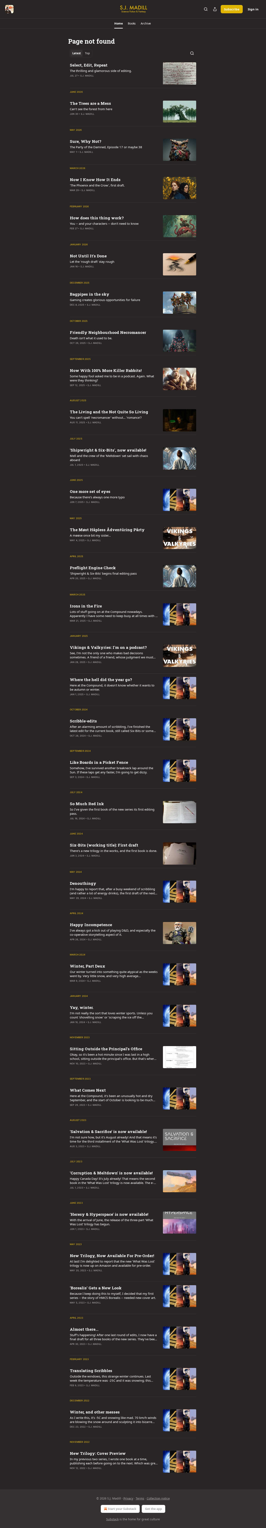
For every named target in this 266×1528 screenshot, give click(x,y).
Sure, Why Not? (85, 141)
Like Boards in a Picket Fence (99, 762)
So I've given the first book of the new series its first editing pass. (112, 811)
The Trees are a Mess (90, 103)
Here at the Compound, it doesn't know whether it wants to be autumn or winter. (112, 687)
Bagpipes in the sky (89, 294)
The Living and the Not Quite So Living (109, 411)
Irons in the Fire (86, 605)
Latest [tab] (76, 53)
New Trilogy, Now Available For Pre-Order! (112, 1255)
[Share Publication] (215, 9)
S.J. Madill (87, 75)
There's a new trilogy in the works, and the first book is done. (113, 851)
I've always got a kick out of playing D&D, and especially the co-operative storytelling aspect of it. (112, 932)
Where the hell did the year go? (101, 679)
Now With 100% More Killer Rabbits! (106, 370)
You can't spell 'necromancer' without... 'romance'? (106, 417)
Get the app (153, 1509)
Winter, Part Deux (87, 966)
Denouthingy (83, 883)
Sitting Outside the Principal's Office (106, 1048)
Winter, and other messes (95, 1411)
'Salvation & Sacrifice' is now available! (108, 1131)
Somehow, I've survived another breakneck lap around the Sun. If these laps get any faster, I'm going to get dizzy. (111, 770)
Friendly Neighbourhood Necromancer (108, 332)
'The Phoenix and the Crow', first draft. (97, 185)
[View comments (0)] (100, 390)
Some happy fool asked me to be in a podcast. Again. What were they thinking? (112, 378)
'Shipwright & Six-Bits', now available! (108, 450)
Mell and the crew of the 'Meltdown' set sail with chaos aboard (109, 458)
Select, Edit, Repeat (88, 65)
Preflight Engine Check (93, 567)
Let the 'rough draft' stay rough (92, 261)
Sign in (253, 9)
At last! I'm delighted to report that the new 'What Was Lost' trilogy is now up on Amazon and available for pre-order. (112, 1263)
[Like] (72, 81)
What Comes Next (88, 1090)
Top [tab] (87, 53)
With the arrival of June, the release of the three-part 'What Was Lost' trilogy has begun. (111, 1222)
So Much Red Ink (87, 803)
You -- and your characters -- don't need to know (104, 223)
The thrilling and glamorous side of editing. (101, 71)
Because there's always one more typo (97, 497)
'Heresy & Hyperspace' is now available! (109, 1214)
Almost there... (84, 1329)
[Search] (206, 9)
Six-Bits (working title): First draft (104, 845)
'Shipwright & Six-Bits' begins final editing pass (103, 573)
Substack (112, 1519)
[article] (133, 73)
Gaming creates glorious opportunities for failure (105, 300)
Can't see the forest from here (91, 109)
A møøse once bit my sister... (90, 535)
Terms (140, 1498)
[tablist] (81, 53)
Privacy (128, 1498)
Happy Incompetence (91, 924)
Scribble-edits (83, 720)
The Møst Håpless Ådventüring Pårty (107, 529)
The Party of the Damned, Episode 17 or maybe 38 (106, 147)
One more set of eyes (90, 491)
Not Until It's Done (88, 255)
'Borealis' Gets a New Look (96, 1287)
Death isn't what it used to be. (91, 338)
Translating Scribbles (91, 1370)
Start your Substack (122, 1509)
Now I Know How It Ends (95, 179)
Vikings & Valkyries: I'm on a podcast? (108, 647)
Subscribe (231, 9)
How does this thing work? (97, 217)
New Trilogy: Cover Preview (98, 1453)
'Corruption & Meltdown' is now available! (111, 1172)
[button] (118, 23)
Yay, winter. (82, 1007)
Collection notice (158, 1498)
